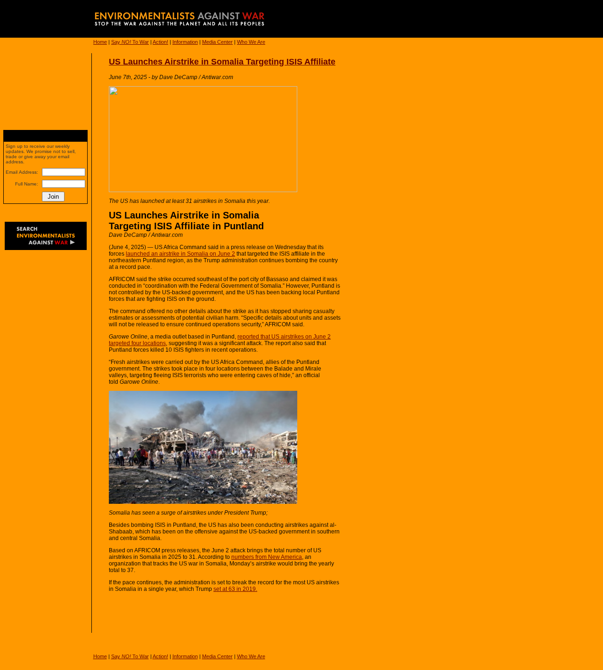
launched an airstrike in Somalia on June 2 (180, 253)
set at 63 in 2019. (235, 589)
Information (185, 42)
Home (100, 42)
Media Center (217, 42)
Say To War (130, 42)
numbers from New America (266, 557)
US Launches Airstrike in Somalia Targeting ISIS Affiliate (222, 61)
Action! (160, 42)
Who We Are (251, 42)
